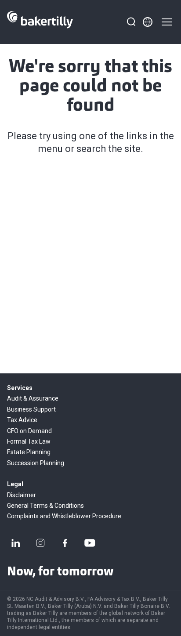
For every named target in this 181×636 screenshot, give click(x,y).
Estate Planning (29, 451)
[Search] (131, 22)
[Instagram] (40, 543)
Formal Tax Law (29, 441)
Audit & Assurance (32, 398)
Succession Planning (35, 462)
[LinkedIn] (16, 543)
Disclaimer (21, 495)
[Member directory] (147, 22)
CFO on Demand (29, 430)
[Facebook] (65, 543)
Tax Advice (22, 419)
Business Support (31, 409)
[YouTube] (89, 543)
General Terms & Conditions (45, 505)
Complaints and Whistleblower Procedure (64, 516)
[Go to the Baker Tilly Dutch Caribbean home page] (40, 22)
